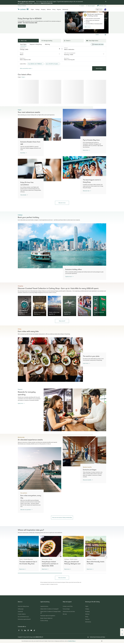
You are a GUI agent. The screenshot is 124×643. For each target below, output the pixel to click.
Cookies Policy (71, 641)
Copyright (20, 637)
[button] (62, 49)
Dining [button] (53, 9)
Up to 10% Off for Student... (52, 63)
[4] (103, 34)
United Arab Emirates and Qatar (97, 637)
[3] (101, 34)
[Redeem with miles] (92, 44)
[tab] (23, 44)
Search (82, 5)
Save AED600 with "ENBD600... (35, 63)
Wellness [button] (49, 9)
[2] (98, 34)
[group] (62, 22)
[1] (96, 34)
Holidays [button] (37, 9)
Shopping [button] (43, 9)
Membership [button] (65, 9)
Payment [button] (59, 9)
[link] (84, 124)
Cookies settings (44, 620)
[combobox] (40, 54)
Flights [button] (32, 9)
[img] (105, 1)
